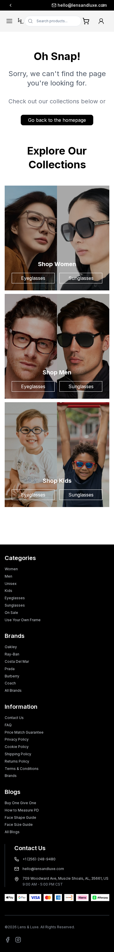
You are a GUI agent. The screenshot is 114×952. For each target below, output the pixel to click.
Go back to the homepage (57, 120)
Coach (10, 683)
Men (8, 576)
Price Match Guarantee (24, 732)
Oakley (11, 647)
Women (11, 569)
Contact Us (14, 717)
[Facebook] (8, 940)
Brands (11, 775)
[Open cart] (86, 21)
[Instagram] (18, 940)
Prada (10, 669)
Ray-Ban (12, 654)
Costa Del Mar (17, 661)
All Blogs (12, 832)
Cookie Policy (17, 746)
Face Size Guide (19, 824)
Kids (8, 590)
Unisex (11, 583)
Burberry (12, 676)
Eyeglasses (33, 278)
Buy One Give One (20, 803)
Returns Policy (17, 761)
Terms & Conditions (22, 768)
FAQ (8, 725)
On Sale (11, 612)
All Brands (13, 690)
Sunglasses (81, 278)
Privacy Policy (17, 739)
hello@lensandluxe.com (59, 5)
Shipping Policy (18, 754)
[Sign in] (101, 21)
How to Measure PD (22, 810)
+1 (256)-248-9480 (39, 859)
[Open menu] (9, 21)
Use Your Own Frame (23, 620)
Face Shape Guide (20, 817)
